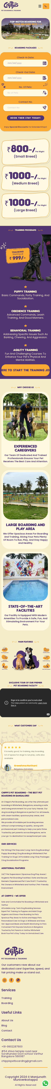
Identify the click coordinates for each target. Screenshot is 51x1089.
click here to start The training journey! (25, 370)
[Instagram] (4, 980)
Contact (6, 1030)
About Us (7, 1020)
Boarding (7, 1003)
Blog (4, 1025)
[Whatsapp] (18, 980)
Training (6, 998)
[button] (40, 6)
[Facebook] (11, 980)
